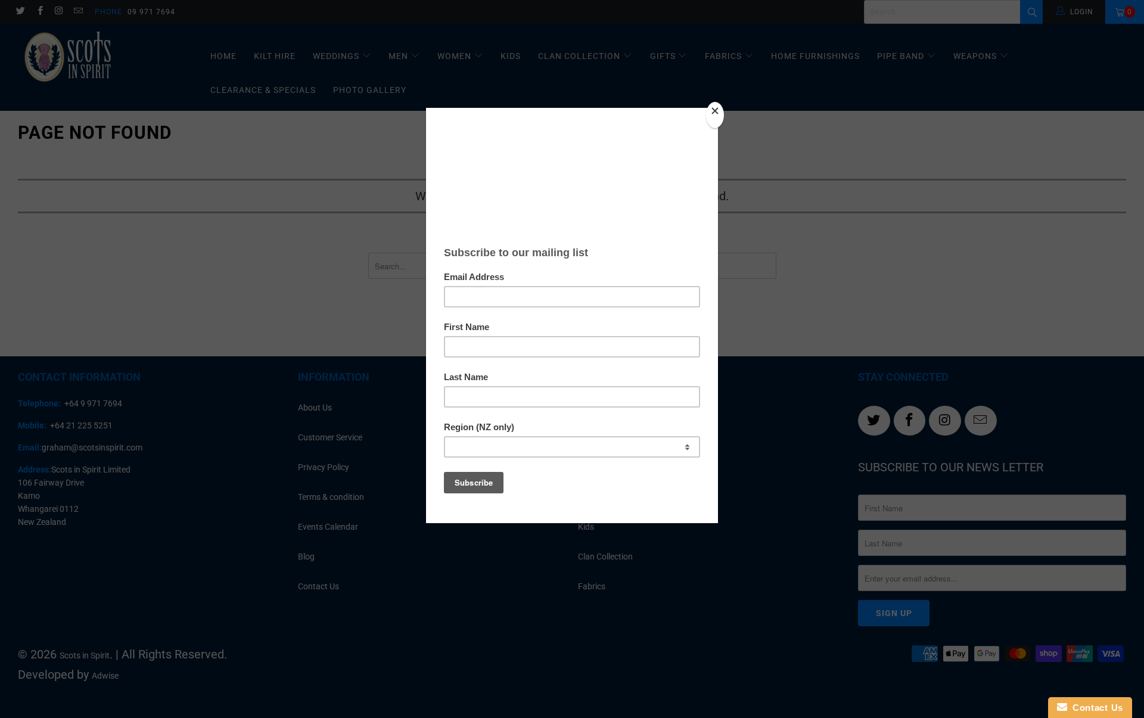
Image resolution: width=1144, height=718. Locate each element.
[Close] (715, 115)
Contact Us (1095, 708)
